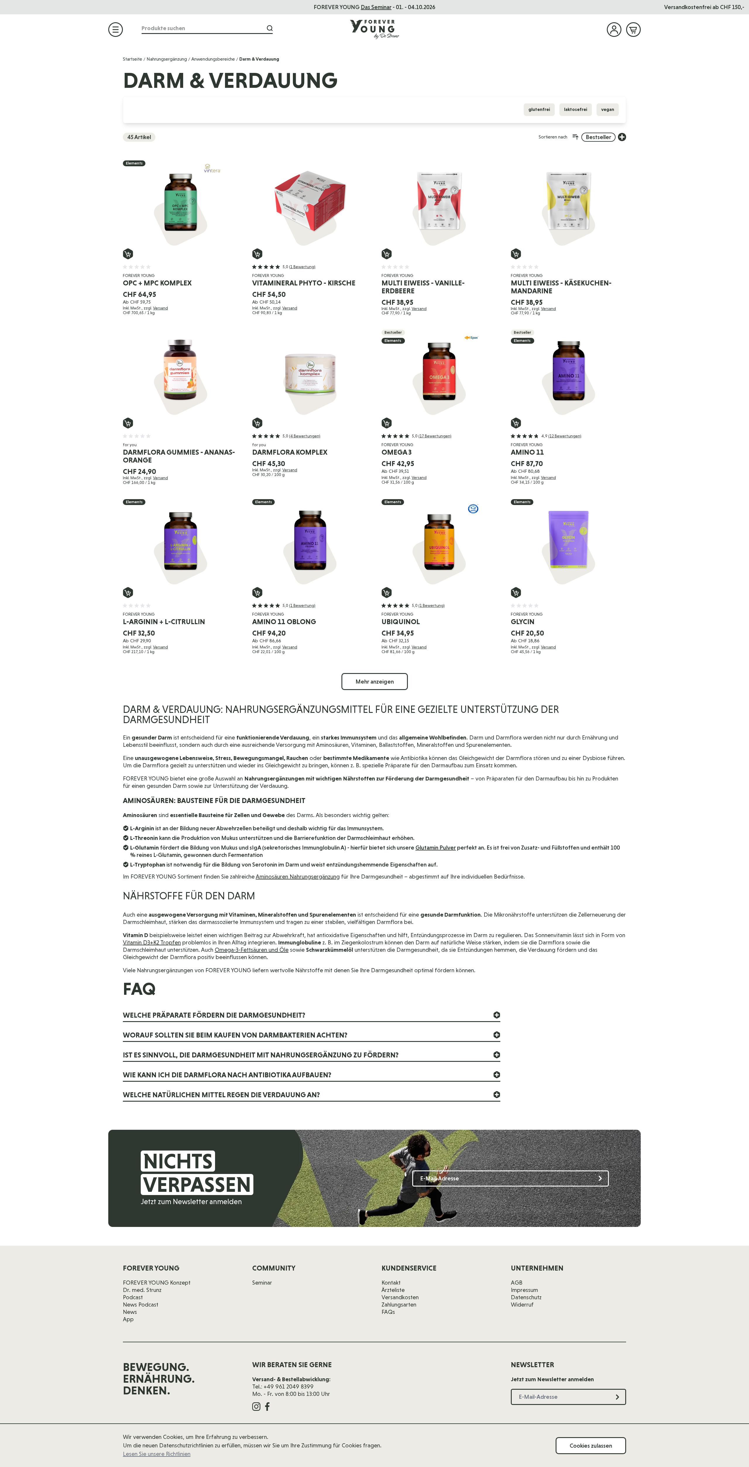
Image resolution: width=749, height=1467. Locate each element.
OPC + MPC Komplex (157, 283)
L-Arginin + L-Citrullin (164, 621)
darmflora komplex (289, 452)
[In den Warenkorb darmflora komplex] (257, 423)
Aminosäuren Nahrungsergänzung (298, 876)
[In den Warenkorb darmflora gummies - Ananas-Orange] (128, 423)
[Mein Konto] (614, 29)
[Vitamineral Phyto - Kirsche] (310, 204)
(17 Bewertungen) (434, 436)
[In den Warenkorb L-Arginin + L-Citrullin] (128, 592)
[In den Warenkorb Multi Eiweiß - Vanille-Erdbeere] (387, 253)
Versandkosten (400, 1297)
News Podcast (140, 1304)
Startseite (132, 59)
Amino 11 (527, 452)
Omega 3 (397, 452)
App (128, 1319)
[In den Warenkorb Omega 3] (387, 423)
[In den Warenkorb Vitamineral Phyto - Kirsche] (257, 253)
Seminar (262, 1282)
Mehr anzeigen (374, 681)
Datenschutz (526, 1297)
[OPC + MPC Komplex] (180, 204)
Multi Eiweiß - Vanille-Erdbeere (423, 287)
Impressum (524, 1289)
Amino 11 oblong (284, 621)
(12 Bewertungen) (564, 436)
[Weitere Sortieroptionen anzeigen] (622, 137)
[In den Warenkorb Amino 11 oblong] (257, 592)
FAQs (388, 1311)
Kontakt (391, 1282)
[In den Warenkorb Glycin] (516, 592)
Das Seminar (376, 7)
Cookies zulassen (591, 1445)
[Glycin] (568, 543)
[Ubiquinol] (439, 543)
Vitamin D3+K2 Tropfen (152, 942)
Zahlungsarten (399, 1304)
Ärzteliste (393, 1289)
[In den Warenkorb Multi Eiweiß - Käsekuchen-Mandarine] (516, 253)
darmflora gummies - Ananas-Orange (179, 456)
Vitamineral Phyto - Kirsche (303, 283)
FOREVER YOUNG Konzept (156, 1282)
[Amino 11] (568, 373)
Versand (160, 308)
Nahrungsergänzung (167, 59)
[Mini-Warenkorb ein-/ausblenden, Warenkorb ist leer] (633, 29)
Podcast (133, 1297)
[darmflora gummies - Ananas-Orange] (180, 373)
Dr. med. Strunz (142, 1289)
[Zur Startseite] (374, 29)
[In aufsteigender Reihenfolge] (575, 137)
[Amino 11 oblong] (310, 543)
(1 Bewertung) (302, 266)
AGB (517, 1282)
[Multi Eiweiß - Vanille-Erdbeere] (439, 204)
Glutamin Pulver (435, 847)
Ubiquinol (401, 621)
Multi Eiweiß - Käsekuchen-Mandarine (561, 287)
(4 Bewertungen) (304, 436)
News (130, 1311)
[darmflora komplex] (310, 373)
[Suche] (270, 28)
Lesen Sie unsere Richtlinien (156, 1453)
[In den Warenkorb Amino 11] (516, 423)
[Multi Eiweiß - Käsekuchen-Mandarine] (568, 204)
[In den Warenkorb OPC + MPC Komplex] (128, 253)
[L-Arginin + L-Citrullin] (180, 543)
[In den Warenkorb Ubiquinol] (387, 592)
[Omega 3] (439, 373)
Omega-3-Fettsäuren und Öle (251, 949)
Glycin (523, 621)
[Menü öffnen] (115, 29)
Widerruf (522, 1304)
